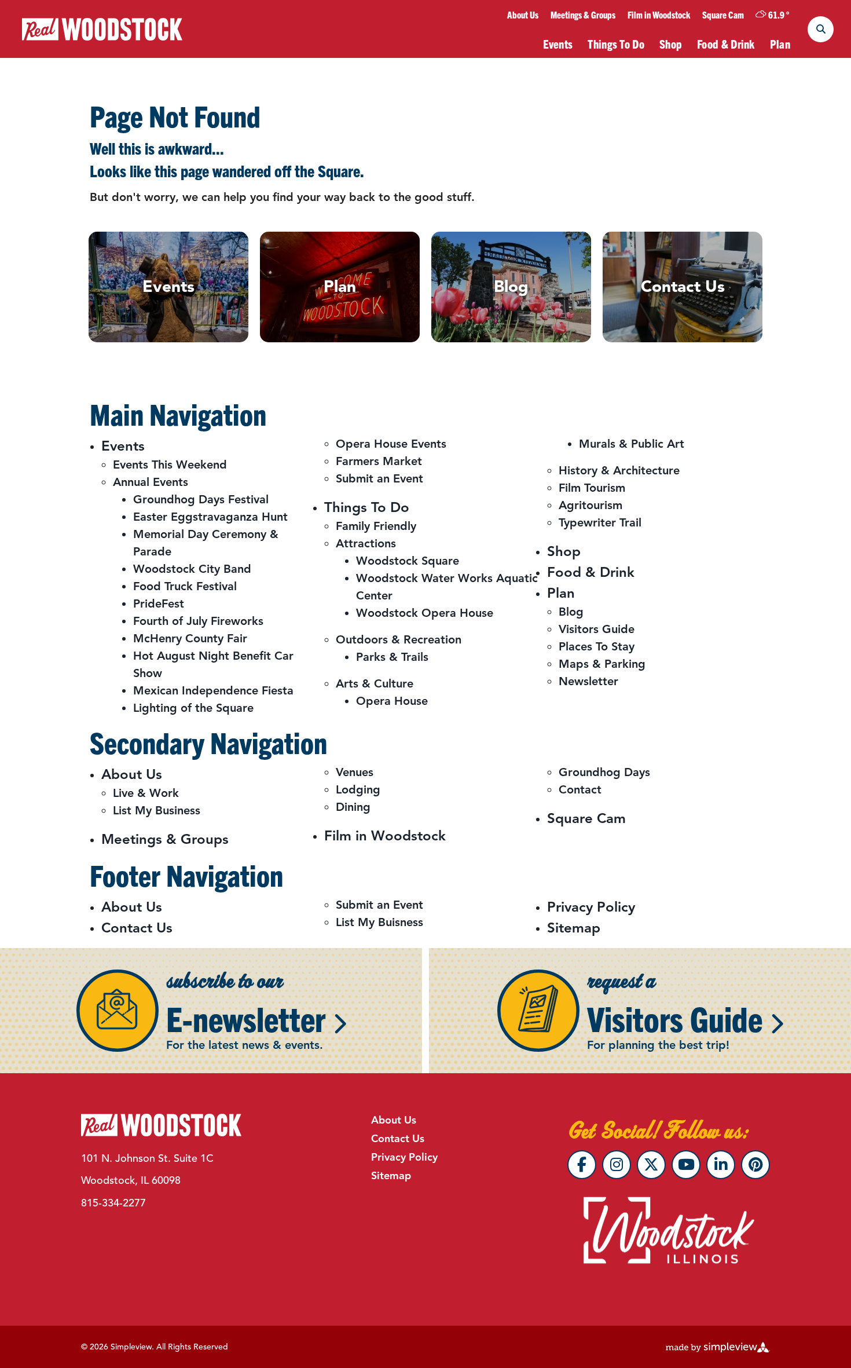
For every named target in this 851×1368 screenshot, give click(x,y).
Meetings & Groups (583, 14)
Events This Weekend (170, 465)
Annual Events (150, 482)
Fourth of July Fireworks (198, 621)
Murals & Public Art (631, 444)
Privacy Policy (591, 907)
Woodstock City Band (192, 569)
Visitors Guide (596, 629)
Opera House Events (391, 444)
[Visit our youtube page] (686, 1164)
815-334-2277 (113, 1203)
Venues (354, 772)
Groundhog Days (604, 772)
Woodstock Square (407, 561)
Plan (780, 43)
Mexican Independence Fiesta (213, 690)
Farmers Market (379, 461)
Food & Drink (726, 43)
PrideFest (158, 604)
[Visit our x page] (651, 1164)
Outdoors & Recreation (398, 639)
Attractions (366, 543)
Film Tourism (592, 488)
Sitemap (573, 928)
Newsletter (588, 681)
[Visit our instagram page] (616, 1164)
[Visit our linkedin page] (720, 1164)
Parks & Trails (392, 657)
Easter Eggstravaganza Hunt (210, 517)
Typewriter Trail (600, 522)
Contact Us (137, 928)
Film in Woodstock (659, 14)
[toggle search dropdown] (821, 29)
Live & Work (146, 793)
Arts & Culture (374, 683)
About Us (522, 14)
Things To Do (616, 43)
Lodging (358, 789)
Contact (580, 789)
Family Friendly (376, 526)
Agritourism (590, 505)
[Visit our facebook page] (581, 1164)
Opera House (392, 701)
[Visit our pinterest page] (755, 1164)
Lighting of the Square (193, 708)
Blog (571, 612)
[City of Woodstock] (102, 29)
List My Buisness (379, 922)
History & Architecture (619, 470)
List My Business (156, 810)
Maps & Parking (602, 664)
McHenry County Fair (190, 638)
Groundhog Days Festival (201, 499)
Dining (353, 807)
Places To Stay (596, 646)
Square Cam (723, 14)
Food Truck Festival (185, 586)
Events (558, 43)
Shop (670, 43)
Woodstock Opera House (424, 613)
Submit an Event (379, 478)
